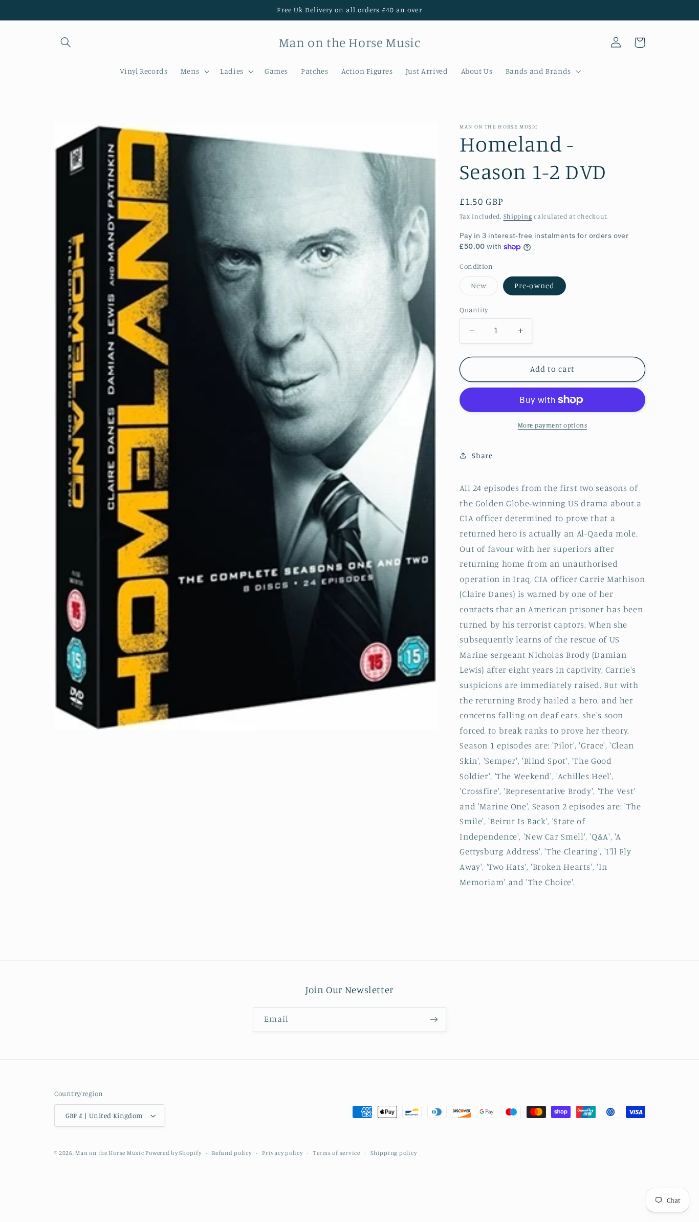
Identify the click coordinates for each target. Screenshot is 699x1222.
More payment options (552, 425)
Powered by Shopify (173, 1152)
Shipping (518, 216)
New (484, 288)
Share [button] (482, 455)
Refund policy (232, 1152)
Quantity (474, 310)
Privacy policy (282, 1152)
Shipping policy (393, 1152)
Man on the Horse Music (110, 1152)
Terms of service (336, 1152)
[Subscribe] (434, 1019)
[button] (66, 42)
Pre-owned (534, 285)
